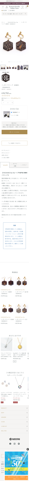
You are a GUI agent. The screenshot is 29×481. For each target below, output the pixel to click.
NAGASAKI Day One (13, 22)
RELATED (4, 431)
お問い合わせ (5, 155)
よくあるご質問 (5, 157)
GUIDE (3, 421)
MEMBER (3, 417)
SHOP (2, 412)
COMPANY (4, 426)
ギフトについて (5, 153)
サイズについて (5, 150)
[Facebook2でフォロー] (10, 444)
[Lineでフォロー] (19, 444)
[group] (14, 3)
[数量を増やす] (12, 102)
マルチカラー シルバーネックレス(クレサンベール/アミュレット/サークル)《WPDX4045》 (19, 394)
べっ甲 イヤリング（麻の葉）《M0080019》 (22, 292)
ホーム (3, 22)
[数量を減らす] (3, 102)
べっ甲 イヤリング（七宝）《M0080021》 (21, 320)
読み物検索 (12, 10)
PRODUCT (4, 408)
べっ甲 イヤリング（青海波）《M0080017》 (7, 320)
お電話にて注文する (15, 143)
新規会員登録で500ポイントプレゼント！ (14, 1)
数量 (3, 100)
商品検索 (5, 10)
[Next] (27, 62)
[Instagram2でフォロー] (14, 444)
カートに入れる (15, 132)
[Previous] (2, 62)
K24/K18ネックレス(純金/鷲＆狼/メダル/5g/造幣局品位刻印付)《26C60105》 (19, 354)
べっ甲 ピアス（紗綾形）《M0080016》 (7, 292)
